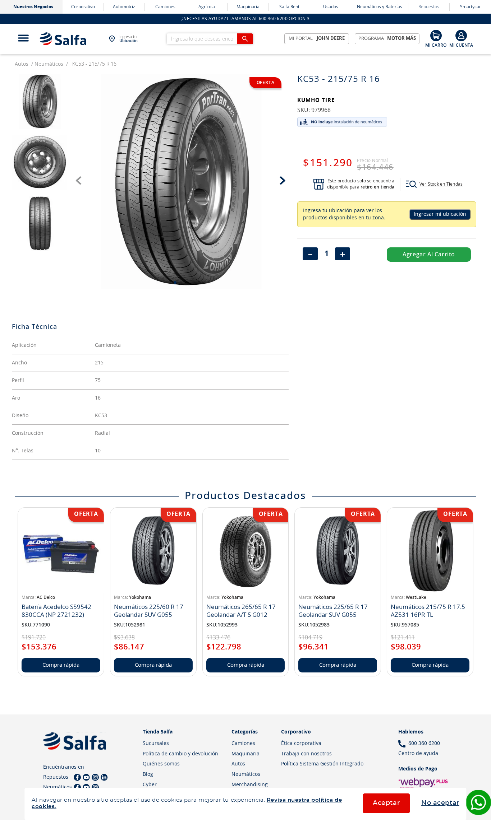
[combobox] (210, 38)
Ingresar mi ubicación (440, 214)
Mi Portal (317, 38)
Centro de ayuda (418, 753)
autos (21, 64)
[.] (461, 38)
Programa (387, 38)
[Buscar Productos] (245, 38)
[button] (434, 184)
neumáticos (49, 64)
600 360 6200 (424, 743)
